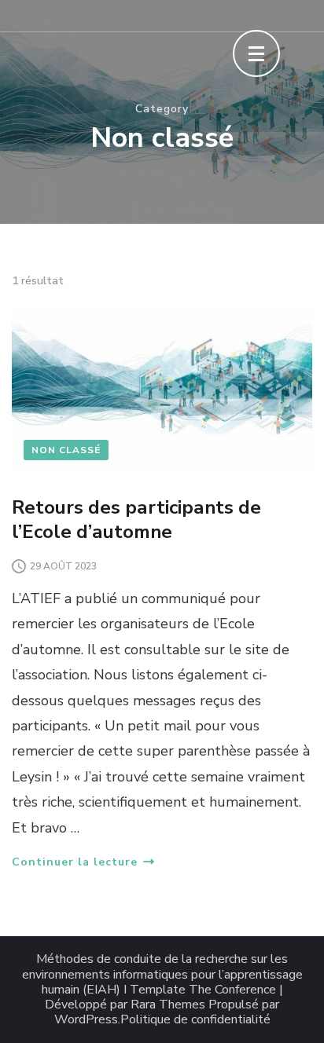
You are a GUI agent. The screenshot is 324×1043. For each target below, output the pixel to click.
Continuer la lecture (75, 862)
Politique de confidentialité (195, 1019)
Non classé (66, 450)
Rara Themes (168, 1004)
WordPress (86, 1019)
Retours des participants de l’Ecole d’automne (136, 519)
